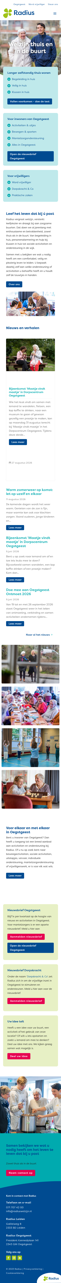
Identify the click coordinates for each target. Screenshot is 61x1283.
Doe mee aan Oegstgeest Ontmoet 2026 (27, 591)
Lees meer (17, 442)
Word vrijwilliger (37, 4)
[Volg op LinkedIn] (19, 1258)
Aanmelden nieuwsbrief (26, 936)
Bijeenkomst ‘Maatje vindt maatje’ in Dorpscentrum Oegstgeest (27, 392)
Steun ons (53, 4)
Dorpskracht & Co (37, 976)
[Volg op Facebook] (8, 1258)
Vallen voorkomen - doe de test (30, 101)
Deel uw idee (19, 1056)
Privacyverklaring (33, 1269)
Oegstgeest (19, 4)
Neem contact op (20, 1173)
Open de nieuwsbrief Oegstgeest (23, 156)
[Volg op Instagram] (14, 1258)
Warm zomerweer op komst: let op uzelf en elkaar (29, 491)
